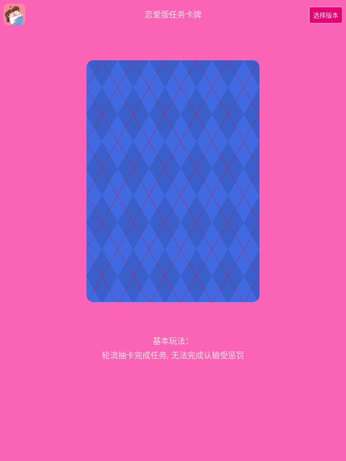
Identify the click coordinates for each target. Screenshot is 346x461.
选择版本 (325, 15)
